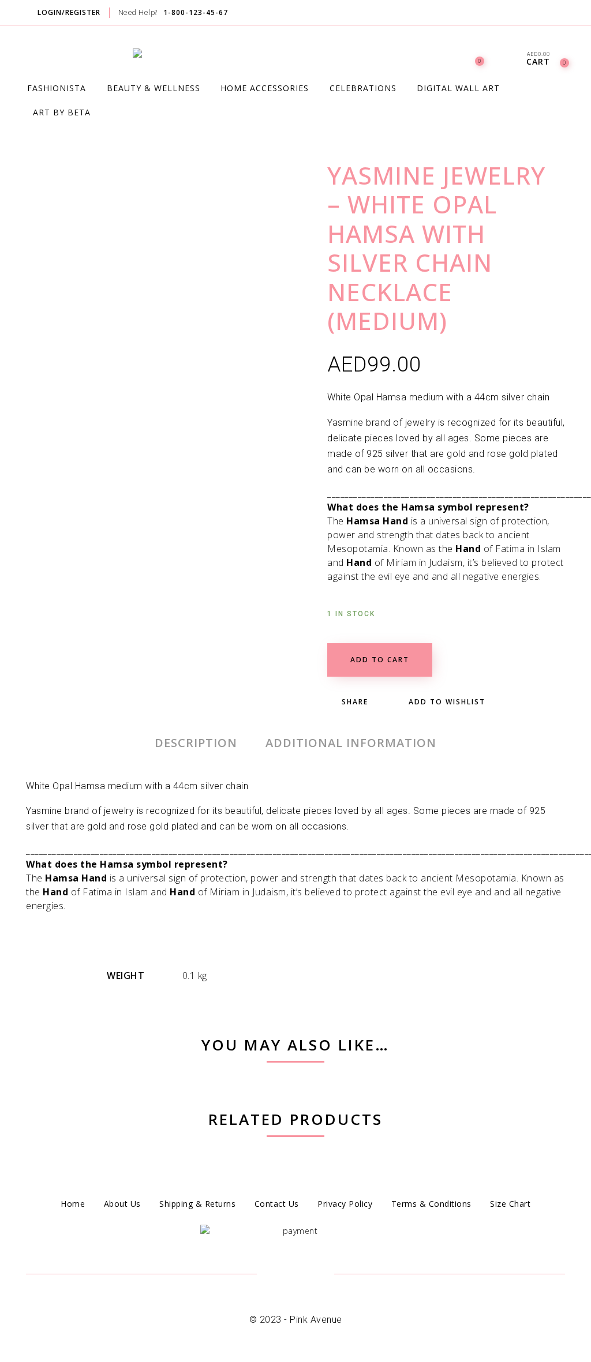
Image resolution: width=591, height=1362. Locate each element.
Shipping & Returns (197, 1203)
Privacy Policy (344, 1203)
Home (73, 1203)
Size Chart (510, 1203)
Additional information (350, 743)
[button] (446, 500)
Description (196, 743)
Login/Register (69, 12)
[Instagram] (564, 13)
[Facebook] (542, 13)
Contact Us (277, 1203)
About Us (122, 1203)
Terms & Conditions (431, 1203)
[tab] (196, 743)
